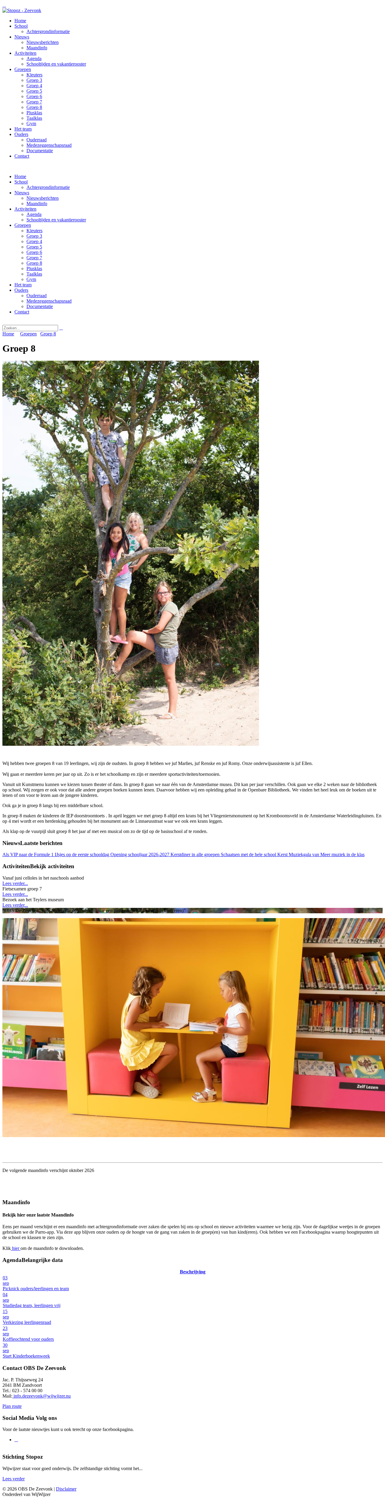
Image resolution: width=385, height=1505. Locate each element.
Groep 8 (34, 263)
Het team (23, 284)
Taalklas (34, 273)
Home (20, 176)
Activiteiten (25, 208)
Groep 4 (34, 241)
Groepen (22, 225)
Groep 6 (34, 252)
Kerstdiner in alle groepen (196, 854)
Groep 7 (34, 257)
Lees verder (13, 1478)
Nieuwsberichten (42, 198)
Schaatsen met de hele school (249, 854)
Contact (21, 311)
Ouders (21, 290)
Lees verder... (15, 883)
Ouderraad (36, 295)
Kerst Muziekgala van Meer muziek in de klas (321, 854)
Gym (31, 279)
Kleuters (34, 230)
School (21, 181)
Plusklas (34, 268)
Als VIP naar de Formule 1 (28, 854)
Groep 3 (34, 236)
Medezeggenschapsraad (49, 301)
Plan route (12, 1406)
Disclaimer (66, 1488)
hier (15, 1248)
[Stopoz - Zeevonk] (21, 10)
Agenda (34, 214)
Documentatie (39, 306)
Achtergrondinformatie (48, 187)
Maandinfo (36, 203)
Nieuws (21, 192)
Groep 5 (34, 246)
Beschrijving (192, 1271)
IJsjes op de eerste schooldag (82, 854)
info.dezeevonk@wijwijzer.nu (41, 1396)
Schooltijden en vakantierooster (56, 219)
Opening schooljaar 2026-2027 (140, 854)
